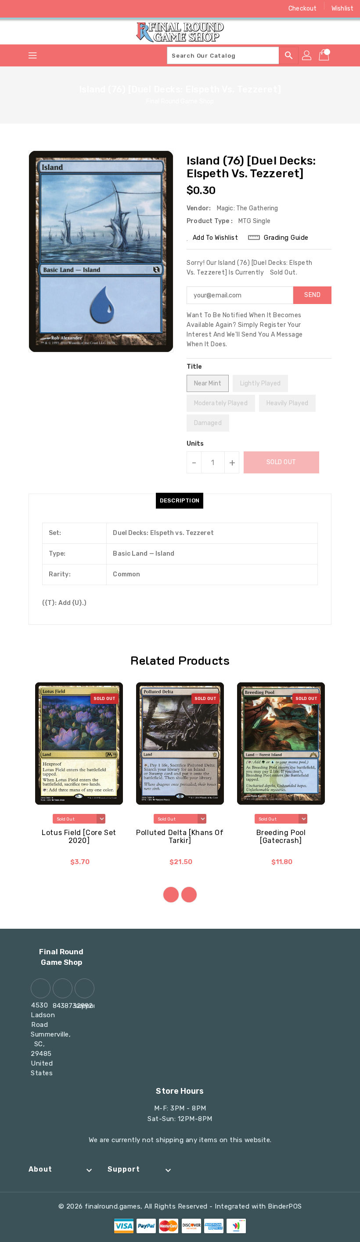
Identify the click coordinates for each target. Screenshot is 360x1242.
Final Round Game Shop (180, 101)
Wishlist (342, 8)
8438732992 (61, 1006)
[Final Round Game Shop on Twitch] (80, 8)
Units (195, 444)
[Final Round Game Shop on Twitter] (30, 8)
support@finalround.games (83, 1006)
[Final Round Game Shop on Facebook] (14, 8)
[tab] (179, 501)
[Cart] (325, 55)
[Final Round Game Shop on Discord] (64, 8)
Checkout (302, 8)
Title (194, 366)
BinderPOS (285, 1206)
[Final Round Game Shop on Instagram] (47, 8)
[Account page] (307, 55)
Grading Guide (286, 238)
